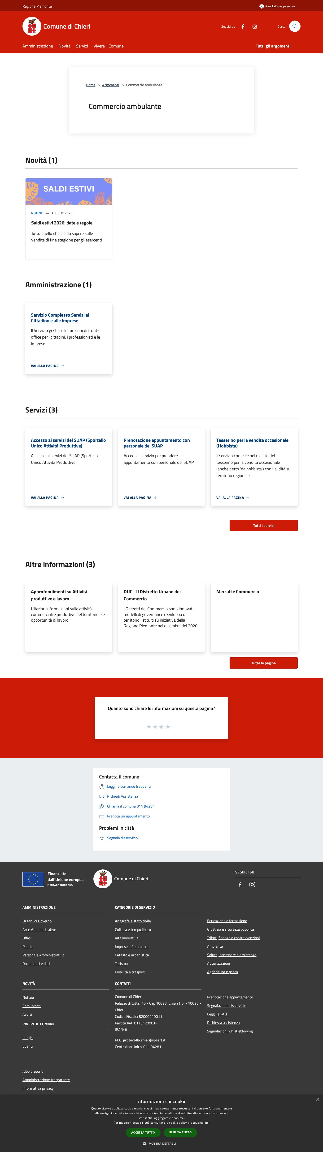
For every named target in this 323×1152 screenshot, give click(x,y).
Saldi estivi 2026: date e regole (61, 222)
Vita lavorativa (126, 938)
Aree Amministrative (39, 929)
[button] (161, 1143)
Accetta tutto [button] (143, 1133)
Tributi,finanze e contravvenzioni (233, 938)
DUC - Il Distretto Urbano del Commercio (152, 595)
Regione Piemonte (37, 6)
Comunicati (31, 1006)
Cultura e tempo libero (133, 929)
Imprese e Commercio (132, 946)
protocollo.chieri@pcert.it (144, 1040)
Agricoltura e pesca (222, 972)
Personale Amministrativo (43, 955)
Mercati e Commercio (237, 591)
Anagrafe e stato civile (133, 921)
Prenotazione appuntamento (230, 997)
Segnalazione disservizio (226, 1005)
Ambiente (215, 946)
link (207, 1123)
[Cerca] (295, 26)
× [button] (317, 1099)
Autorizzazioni (218, 963)
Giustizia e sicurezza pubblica (230, 929)
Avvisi (27, 1014)
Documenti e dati (36, 963)
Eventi (27, 1046)
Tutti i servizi (263, 525)
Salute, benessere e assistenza (231, 955)
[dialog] (161, 1123)
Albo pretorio (32, 1071)
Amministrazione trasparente (46, 1080)
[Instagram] (253, 26)
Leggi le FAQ (217, 1014)
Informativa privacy (38, 1088)
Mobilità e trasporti (130, 972)
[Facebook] (241, 26)
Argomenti (110, 85)
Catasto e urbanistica (132, 955)
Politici (27, 946)
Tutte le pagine (264, 663)
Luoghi (27, 1037)
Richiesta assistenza (223, 1022)
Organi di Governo (37, 921)
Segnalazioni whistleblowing (230, 1031)
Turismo (121, 963)
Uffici (26, 938)
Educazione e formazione (227, 921)
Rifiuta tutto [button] (180, 1132)
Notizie (37, 213)
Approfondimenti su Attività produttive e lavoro (59, 595)
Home (90, 85)
